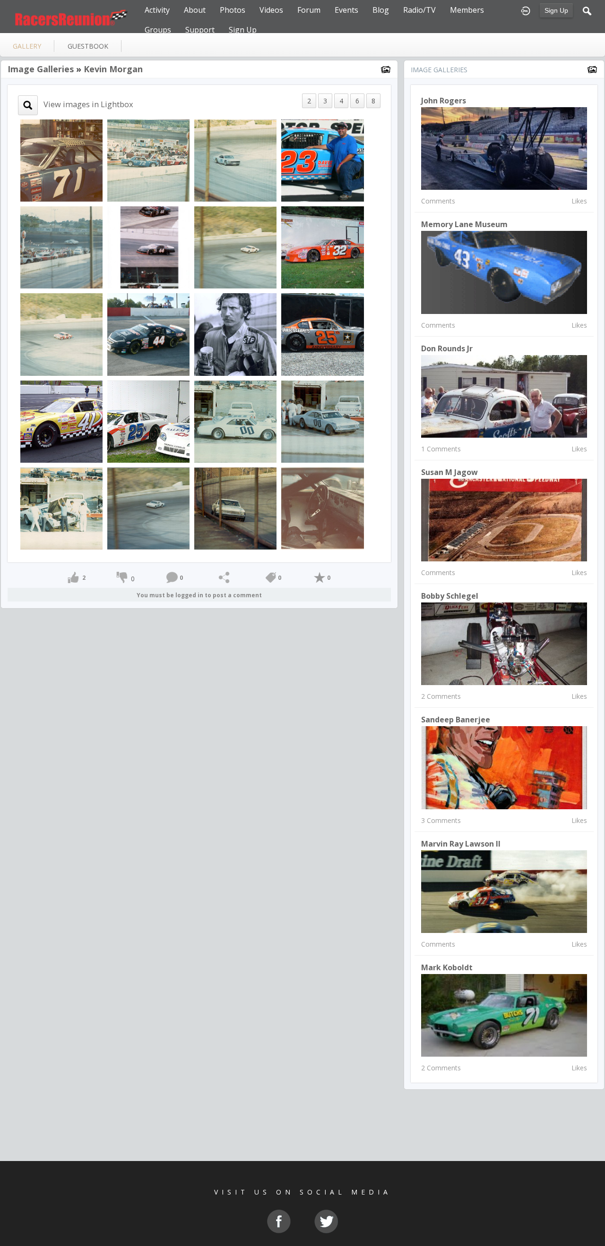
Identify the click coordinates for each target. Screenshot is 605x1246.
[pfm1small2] (148, 420)
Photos (232, 10)
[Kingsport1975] (148, 159)
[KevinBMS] (322, 159)
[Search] (587, 10)
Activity (157, 10)
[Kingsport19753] (61, 333)
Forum (308, 10)
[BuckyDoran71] (322, 507)
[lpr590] (61, 420)
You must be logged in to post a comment (199, 595)
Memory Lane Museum (464, 224)
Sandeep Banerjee (455, 719)
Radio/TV (419, 10)
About (195, 10)
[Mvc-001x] (322, 246)
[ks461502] (322, 333)
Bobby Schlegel (449, 596)
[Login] (525, 10)
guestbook (88, 46)
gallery (27, 46)
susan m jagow (449, 472)
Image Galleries (41, 69)
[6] (235, 333)
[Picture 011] (148, 333)
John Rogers (443, 100)
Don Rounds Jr (447, 348)
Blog (380, 10)
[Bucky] (235, 420)
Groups (158, 30)
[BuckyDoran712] (61, 159)
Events (346, 10)
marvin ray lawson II (461, 844)
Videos (271, 10)
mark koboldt (447, 967)
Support (200, 30)
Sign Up (556, 10)
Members (467, 10)
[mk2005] (148, 246)
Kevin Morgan (113, 69)
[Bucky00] (322, 420)
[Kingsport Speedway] (235, 159)
